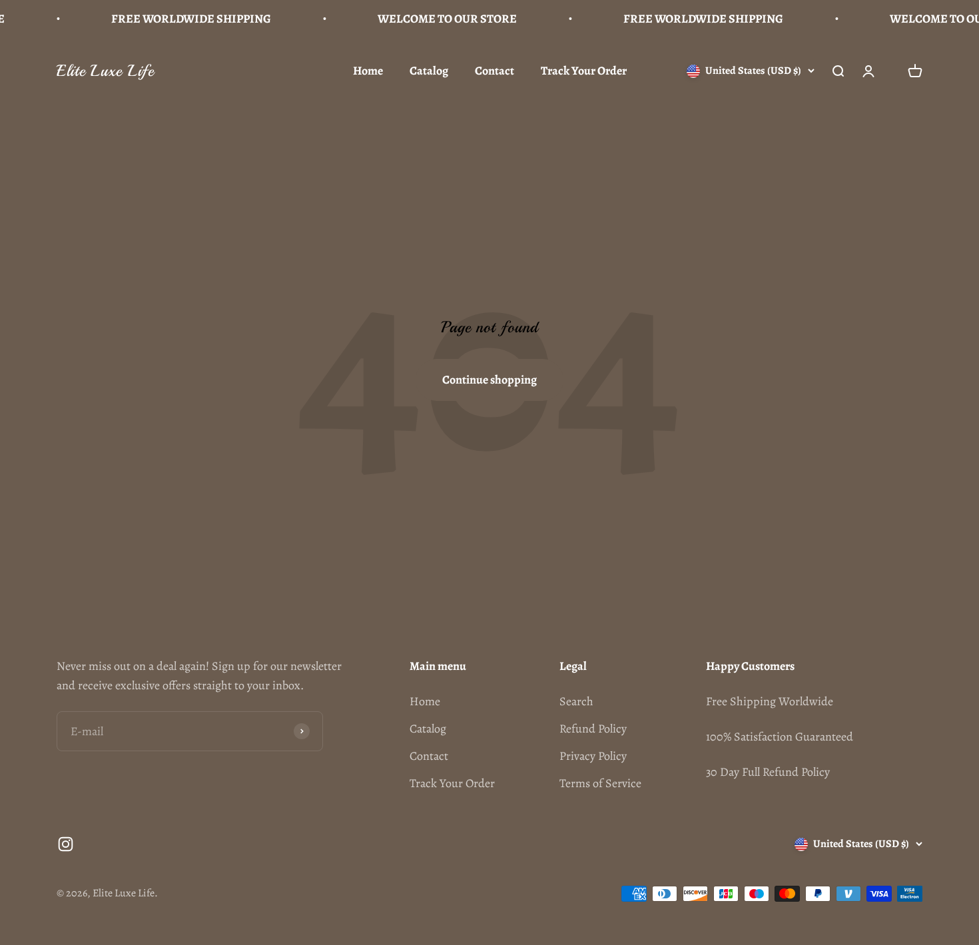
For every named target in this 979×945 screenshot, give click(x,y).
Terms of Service (600, 783)
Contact (494, 71)
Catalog (429, 71)
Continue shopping (489, 380)
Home (368, 71)
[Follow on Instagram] (66, 844)
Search (576, 701)
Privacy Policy (593, 756)
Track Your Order (584, 71)
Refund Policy (593, 729)
